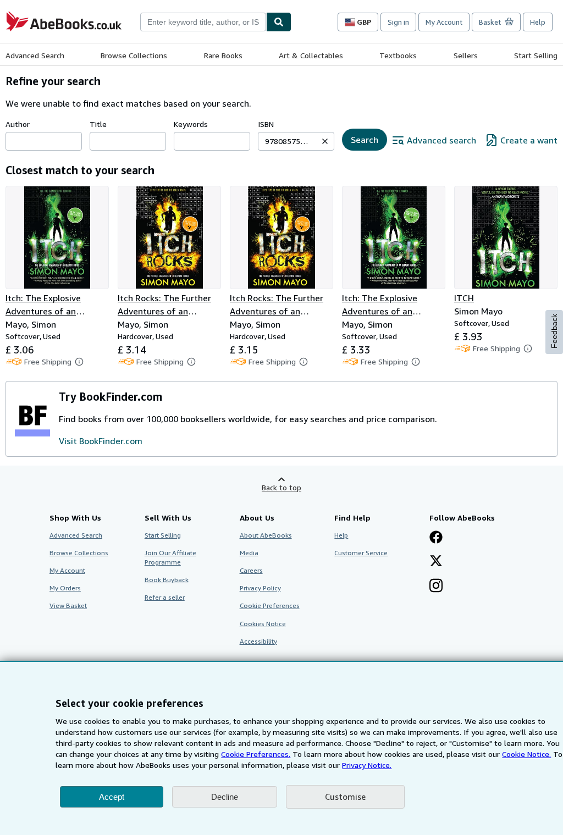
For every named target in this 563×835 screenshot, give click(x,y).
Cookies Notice (263, 624)
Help (537, 22)
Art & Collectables (311, 55)
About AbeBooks (266, 535)
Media (249, 553)
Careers (251, 570)
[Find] (279, 22)
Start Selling (536, 55)
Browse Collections (134, 55)
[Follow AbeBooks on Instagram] (436, 586)
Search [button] (364, 139)
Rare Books (223, 55)
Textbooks (398, 55)
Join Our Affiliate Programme (170, 557)
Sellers (466, 55)
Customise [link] (345, 796)
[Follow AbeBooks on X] (436, 561)
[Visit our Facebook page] (436, 538)
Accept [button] (111, 796)
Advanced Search (34, 55)
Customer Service (361, 553)
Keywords (191, 124)
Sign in (398, 22)
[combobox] (203, 22)
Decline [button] (224, 796)
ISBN (266, 124)
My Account (444, 22)
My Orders (65, 588)
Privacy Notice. (366, 765)
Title (98, 124)
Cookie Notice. (526, 754)
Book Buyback (167, 580)
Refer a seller (165, 597)
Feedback (554, 331)
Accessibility (258, 641)
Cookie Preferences (270, 605)
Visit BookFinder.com (100, 440)
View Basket (68, 605)
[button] (325, 141)
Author (17, 124)
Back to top (281, 487)
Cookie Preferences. (255, 754)
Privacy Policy (260, 588)
